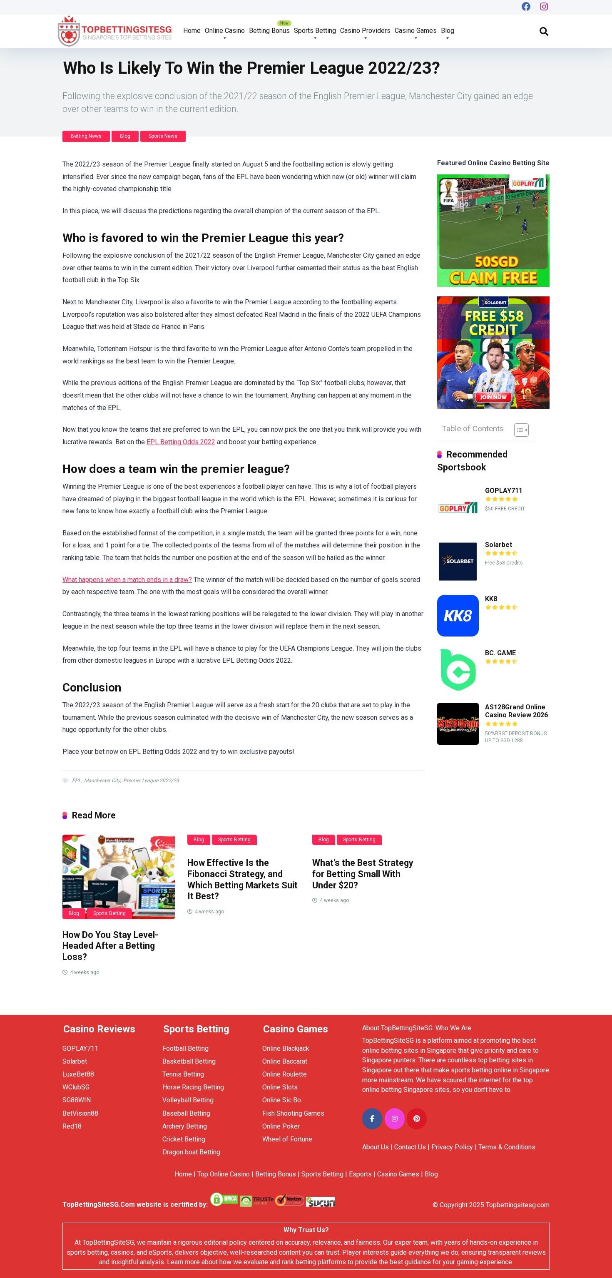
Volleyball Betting (188, 1100)
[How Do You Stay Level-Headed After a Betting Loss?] (118, 877)
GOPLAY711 (503, 491)
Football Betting (185, 1048)
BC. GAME (500, 653)
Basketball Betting (189, 1061)
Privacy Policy (452, 1147)
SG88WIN (77, 1100)
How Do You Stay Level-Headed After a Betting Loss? (110, 946)
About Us (375, 1147)
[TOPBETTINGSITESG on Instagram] (395, 1118)
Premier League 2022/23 (151, 780)
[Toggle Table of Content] (517, 430)
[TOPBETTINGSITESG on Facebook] (372, 1118)
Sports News (163, 136)
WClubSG (76, 1087)
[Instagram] (544, 7)
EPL (76, 780)
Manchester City (102, 780)
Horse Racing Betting (193, 1087)
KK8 (491, 599)
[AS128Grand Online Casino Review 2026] (458, 742)
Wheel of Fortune (287, 1139)
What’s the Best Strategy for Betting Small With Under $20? (362, 874)
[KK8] (458, 634)
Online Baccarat (284, 1061)
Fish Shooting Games (293, 1113)
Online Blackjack (285, 1048)
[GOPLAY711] (458, 526)
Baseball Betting (186, 1113)
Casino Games (416, 31)
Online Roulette (284, 1074)
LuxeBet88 (78, 1074)
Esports (360, 1174)
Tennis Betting (183, 1074)
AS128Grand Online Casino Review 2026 (516, 711)
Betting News (86, 136)
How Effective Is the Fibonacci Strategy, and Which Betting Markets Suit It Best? (242, 879)
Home (192, 31)
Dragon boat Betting (191, 1152)
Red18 (72, 1126)
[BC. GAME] (458, 688)
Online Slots (280, 1087)
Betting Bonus (269, 31)
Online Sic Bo (281, 1100)
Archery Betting (184, 1126)
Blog (447, 31)
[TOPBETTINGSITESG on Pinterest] (417, 1118)
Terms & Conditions (506, 1147)
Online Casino (225, 31)
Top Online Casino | (225, 1174)
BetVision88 (80, 1113)
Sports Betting (315, 31)
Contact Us (410, 1147)
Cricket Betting (183, 1139)
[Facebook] (526, 7)
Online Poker (281, 1126)
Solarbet (498, 545)
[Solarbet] (458, 580)
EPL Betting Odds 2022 (181, 442)
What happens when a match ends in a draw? (127, 580)
